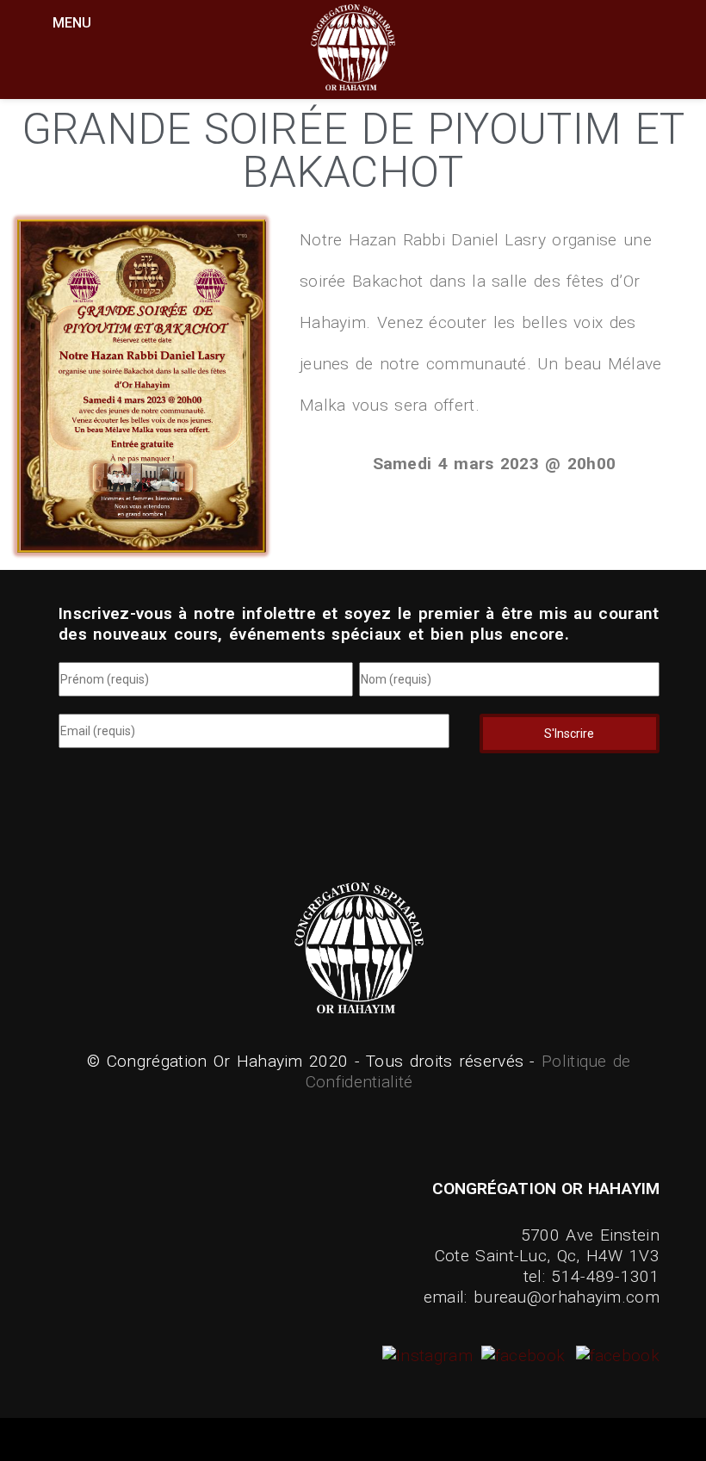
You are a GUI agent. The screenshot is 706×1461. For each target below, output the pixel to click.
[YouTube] (616, 1355)
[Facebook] (521, 1355)
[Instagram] (429, 1355)
